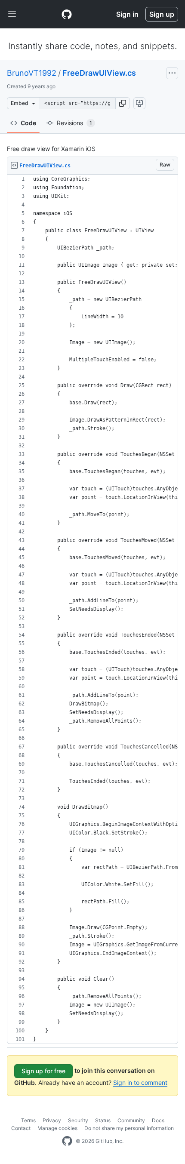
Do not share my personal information (129, 1128)
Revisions (74, 122)
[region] (92, 609)
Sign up (161, 14)
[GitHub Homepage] (67, 1141)
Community (131, 1120)
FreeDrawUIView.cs (99, 72)
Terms (28, 1120)
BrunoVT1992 (31, 72)
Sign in (127, 14)
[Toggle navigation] (12, 14)
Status (103, 1120)
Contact (21, 1128)
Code (28, 122)
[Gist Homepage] (67, 14)
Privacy (52, 1120)
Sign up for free (43, 1071)
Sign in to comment (140, 1082)
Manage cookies (57, 1128)
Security (78, 1120)
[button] (122, 103)
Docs (158, 1120)
